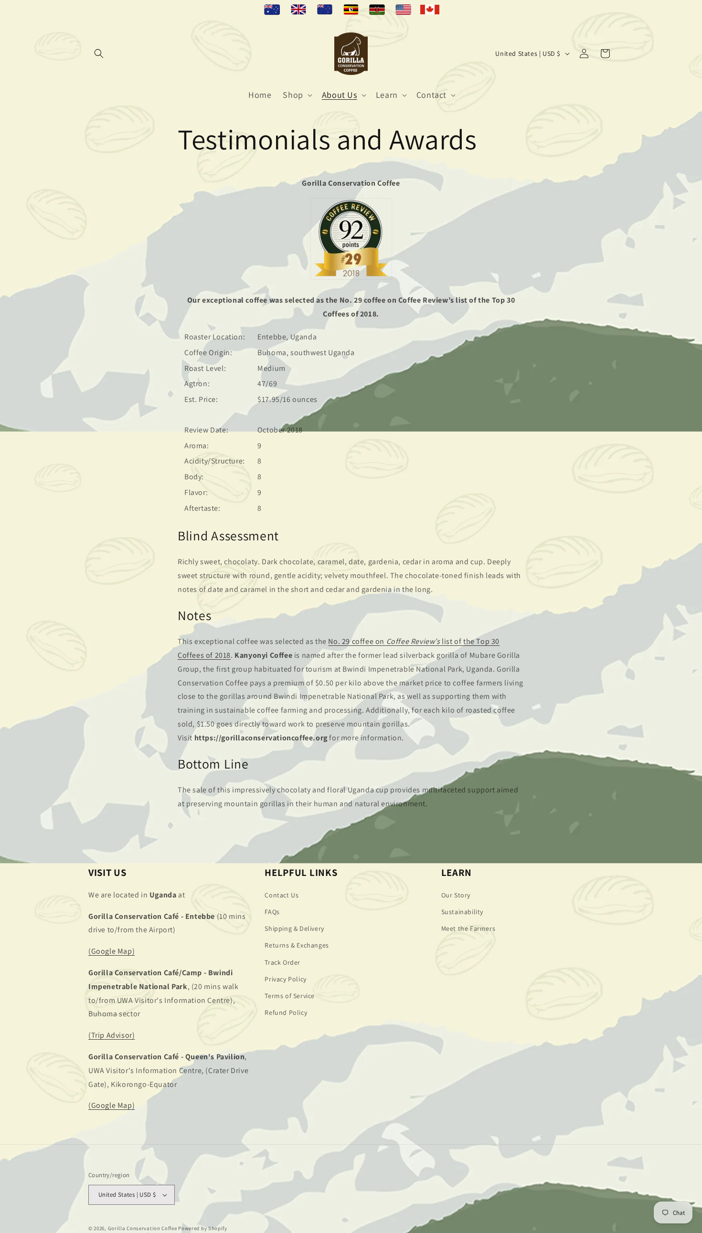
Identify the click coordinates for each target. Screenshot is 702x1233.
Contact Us (281, 895)
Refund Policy (286, 1012)
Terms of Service (290, 995)
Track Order (282, 962)
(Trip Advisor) (111, 1035)
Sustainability (462, 911)
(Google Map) (111, 951)
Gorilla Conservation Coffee (142, 1228)
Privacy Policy (285, 979)
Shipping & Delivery (294, 928)
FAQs (272, 911)
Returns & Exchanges (297, 945)
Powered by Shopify (202, 1228)
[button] (98, 53)
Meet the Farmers (468, 928)
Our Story (455, 895)
